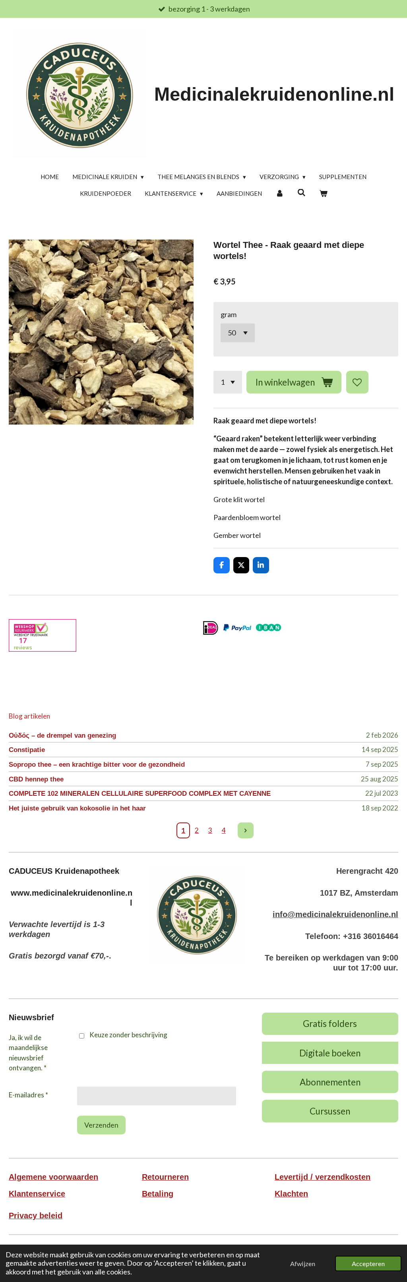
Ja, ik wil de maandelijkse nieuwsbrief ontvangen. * (28, 1052)
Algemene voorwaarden (53, 1177)
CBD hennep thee (36, 779)
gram (228, 314)
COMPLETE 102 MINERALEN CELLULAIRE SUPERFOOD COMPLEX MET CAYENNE (140, 793)
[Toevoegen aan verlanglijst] (357, 382)
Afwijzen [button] (302, 1263)
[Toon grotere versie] (197, 914)
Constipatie (27, 750)
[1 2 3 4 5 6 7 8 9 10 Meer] (227, 382)
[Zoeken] (301, 192)
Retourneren (165, 1177)
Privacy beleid (35, 1215)
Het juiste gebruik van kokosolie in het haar (77, 808)
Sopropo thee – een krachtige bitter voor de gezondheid (97, 764)
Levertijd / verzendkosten (322, 1177)
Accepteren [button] (368, 1263)
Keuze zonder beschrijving (128, 1035)
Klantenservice (37, 1193)
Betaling (157, 1193)
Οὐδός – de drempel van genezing (62, 735)
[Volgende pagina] (246, 830)
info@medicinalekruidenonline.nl (335, 914)
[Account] (280, 193)
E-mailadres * (28, 1095)
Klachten (291, 1193)
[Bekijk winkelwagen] (323, 193)
